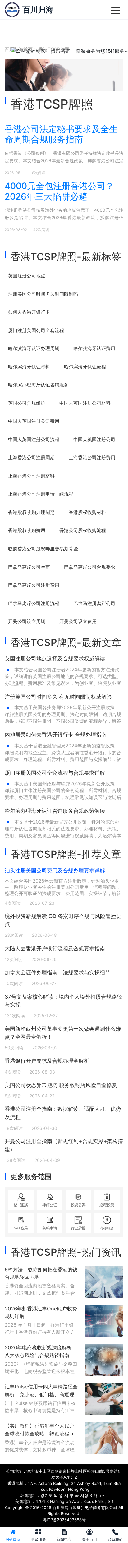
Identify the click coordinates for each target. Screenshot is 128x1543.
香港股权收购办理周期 (31, 512)
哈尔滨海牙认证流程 (85, 367)
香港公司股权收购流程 (82, 530)
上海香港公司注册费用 (92, 457)
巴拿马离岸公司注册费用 (33, 585)
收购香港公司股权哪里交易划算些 (43, 549)
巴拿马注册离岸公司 (94, 603)
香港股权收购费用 (26, 530)
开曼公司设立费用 (78, 621)
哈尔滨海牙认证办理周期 (33, 348)
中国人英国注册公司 (94, 439)
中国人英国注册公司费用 (33, 421)
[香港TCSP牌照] (12, 9)
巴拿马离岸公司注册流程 (33, 603)
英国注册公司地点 (26, 276)
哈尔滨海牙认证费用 (94, 348)
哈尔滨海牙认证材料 (29, 367)
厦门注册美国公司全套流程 (36, 330)
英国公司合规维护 (26, 403)
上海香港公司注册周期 (31, 457)
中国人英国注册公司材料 (85, 403)
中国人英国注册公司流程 (33, 439)
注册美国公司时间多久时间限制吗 (43, 294)
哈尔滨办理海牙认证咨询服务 (38, 385)
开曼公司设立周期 (26, 621)
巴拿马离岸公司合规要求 (89, 567)
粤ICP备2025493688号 (64, 1519)
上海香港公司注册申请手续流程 (40, 494)
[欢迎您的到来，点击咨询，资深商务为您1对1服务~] (69, 51)
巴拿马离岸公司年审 (29, 567)
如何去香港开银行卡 (29, 312)
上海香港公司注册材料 (31, 476)
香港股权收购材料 (87, 512)
